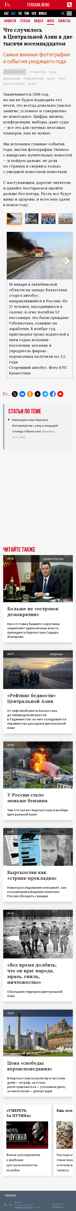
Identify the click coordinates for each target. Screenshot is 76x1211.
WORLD (42, 13)
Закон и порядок (14, 83)
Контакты (10, 1194)
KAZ (6, 13)
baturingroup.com (24, 1207)
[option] (14, 218)
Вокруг (32, 83)
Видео (38, 21)
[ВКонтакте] (22, 394)
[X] (15, 394)
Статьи (25, 21)
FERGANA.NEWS (38, 4)
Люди (52, 72)
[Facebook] (53, 394)
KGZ (13, 13)
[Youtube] (60, 394)
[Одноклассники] (30, 394)
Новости (10, 21)
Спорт (62, 78)
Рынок (51, 78)
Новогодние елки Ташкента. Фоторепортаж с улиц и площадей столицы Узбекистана (35, 425)
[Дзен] (38, 394)
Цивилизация (11, 78)
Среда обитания (33, 78)
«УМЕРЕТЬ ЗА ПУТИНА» (18, 1113)
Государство (37, 72)
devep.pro (58, 1206)
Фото (50, 21)
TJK (20, 13)
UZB (34, 13)
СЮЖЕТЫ (64, 21)
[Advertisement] (38, 496)
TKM (26, 13)
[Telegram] (45, 394)
